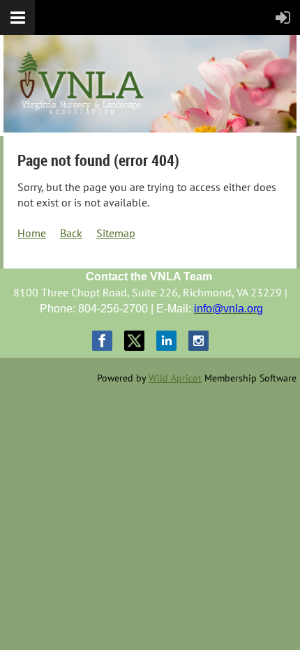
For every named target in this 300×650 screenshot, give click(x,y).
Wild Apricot (175, 378)
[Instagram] (198, 341)
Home (31, 233)
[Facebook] (102, 341)
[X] (134, 341)
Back (71, 233)
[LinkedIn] (166, 341)
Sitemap (115, 233)
